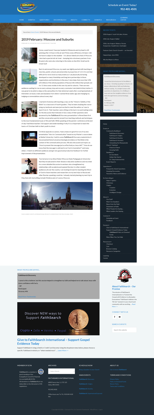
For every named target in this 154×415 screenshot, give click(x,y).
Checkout (109, 244)
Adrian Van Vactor (115, 157)
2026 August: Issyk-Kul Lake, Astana (115, 34)
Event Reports (111, 162)
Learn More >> (63, 350)
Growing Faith (114, 150)
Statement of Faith (112, 206)
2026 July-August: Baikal (111, 39)
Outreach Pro (68, 409)
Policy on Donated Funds (118, 381)
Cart (107, 246)
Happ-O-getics (111, 180)
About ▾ (105, 197)
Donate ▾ (106, 225)
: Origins (86, 384)
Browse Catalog (111, 249)
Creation (112, 187)
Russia (67, 214)
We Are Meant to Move (111, 59)
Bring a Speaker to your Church (89, 369)
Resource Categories (113, 251)
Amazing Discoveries (113, 171)
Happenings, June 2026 (110, 55)
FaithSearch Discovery (116, 133)
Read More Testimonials (112, 110)
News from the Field (58, 214)
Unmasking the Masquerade (118, 143)
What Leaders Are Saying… (115, 211)
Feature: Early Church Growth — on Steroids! (118, 50)
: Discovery (86, 379)
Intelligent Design (115, 192)
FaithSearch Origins (115, 135)
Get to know (118, 369)
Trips (71, 214)
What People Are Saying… (114, 209)
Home (105, 124)
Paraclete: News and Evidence (116, 173)
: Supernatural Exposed (90, 393)
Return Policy (114, 384)
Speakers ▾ (109, 152)
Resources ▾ (107, 242)
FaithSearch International (35, 7)
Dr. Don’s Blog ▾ (108, 178)
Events (32, 214)
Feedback (109, 220)
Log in (101, 409)
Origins (108, 185)
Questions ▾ (107, 166)
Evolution (112, 190)
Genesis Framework (82, 409)
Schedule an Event (112, 218)
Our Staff (109, 199)
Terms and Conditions (117, 386)
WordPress (94, 409)
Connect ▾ (106, 216)
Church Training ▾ (112, 145)
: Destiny (86, 389)
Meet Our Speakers (112, 202)
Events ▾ (106, 128)
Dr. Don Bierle (113, 155)
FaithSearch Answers (116, 140)
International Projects (43, 214)
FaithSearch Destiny (116, 138)
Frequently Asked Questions (115, 169)
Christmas (109, 183)
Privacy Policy (114, 379)
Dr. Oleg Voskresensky (116, 159)
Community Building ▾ (113, 131)
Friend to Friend (114, 147)
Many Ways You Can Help (114, 237)
